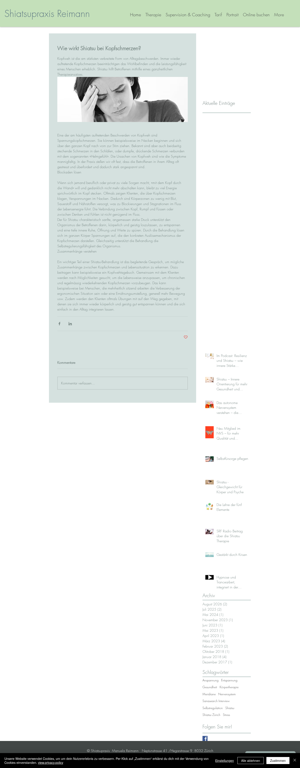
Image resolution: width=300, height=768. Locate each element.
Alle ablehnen (250, 760)
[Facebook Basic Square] (205, 738)
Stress (226, 715)
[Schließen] (294, 760)
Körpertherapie (229, 687)
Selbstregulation (212, 708)
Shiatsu (229, 708)
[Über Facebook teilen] (59, 324)
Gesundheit (209, 687)
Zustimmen (278, 760)
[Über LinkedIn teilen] (70, 324)
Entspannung (229, 680)
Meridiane (209, 694)
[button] (187, 14)
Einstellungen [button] (224, 760)
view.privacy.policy (50, 762)
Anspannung (210, 680)
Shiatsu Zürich (211, 715)
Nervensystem (227, 694)
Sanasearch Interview (216, 701)
